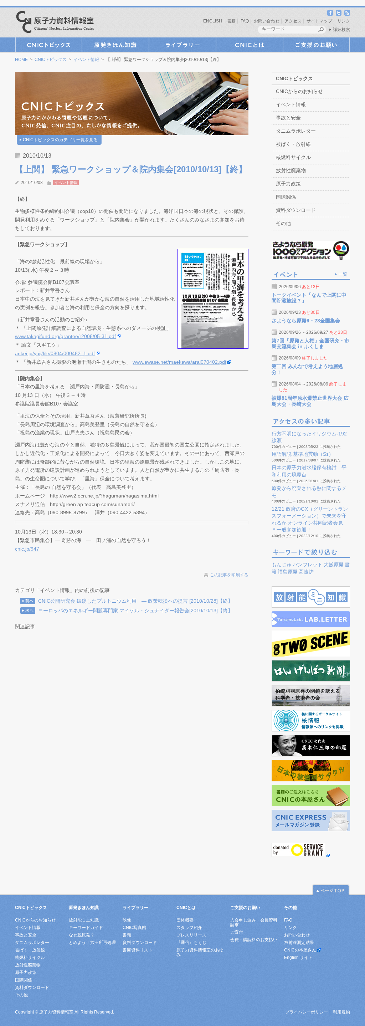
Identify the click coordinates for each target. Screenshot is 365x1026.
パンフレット (308, 564)
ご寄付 (236, 932)
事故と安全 (288, 118)
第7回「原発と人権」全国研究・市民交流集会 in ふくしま (310, 343)
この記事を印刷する (229, 574)
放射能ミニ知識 (84, 920)
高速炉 (306, 572)
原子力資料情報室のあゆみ (199, 952)
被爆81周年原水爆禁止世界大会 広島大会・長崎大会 (310, 401)
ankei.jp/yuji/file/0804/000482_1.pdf (55, 353)
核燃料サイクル (293, 157)
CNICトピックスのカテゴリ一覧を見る (60, 139)
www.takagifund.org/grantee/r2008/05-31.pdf (65, 336)
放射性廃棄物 (291, 170)
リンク (343, 21)
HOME (21, 59)
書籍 (231, 21)
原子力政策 (288, 184)
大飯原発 (334, 564)
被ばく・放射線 (293, 144)
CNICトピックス (48, 44)
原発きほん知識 (115, 44)
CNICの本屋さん (300, 950)
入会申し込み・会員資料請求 (253, 922)
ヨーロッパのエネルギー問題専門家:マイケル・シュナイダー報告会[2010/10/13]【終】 (135, 610)
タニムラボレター (296, 131)
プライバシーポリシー (306, 1012)
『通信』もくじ (191, 942)
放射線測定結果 (299, 942)
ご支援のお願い (316, 44)
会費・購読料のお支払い (253, 939)
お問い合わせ (266, 21)
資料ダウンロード (296, 210)
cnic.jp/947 (27, 549)
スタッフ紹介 (189, 927)
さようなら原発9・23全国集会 (306, 320)
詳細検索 (341, 29)
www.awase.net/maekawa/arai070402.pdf (179, 362)
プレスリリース (191, 935)
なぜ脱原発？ (81, 935)
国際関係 (286, 197)
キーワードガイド (86, 927)
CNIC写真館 (134, 927)
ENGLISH (212, 21)
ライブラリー (182, 44)
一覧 (343, 274)
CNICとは (249, 44)
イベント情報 (86, 59)
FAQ (245, 21)
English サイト (298, 957)
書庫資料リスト (138, 950)
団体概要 (185, 920)
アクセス (293, 21)
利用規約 (341, 1012)
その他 (283, 223)
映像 (127, 920)
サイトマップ (319, 21)
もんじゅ (282, 564)
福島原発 (288, 572)
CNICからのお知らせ (299, 91)
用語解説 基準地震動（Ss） (303, 454)
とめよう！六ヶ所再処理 (92, 942)
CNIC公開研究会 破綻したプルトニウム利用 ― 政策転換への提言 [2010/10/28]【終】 (135, 601)
